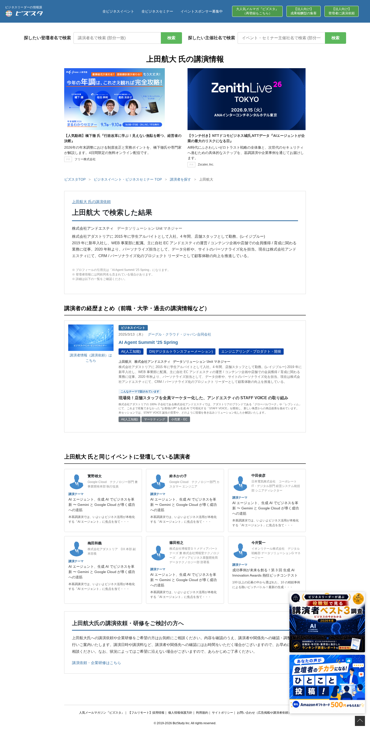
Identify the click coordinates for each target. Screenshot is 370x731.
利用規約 (202, 712)
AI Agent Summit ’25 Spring (148, 342)
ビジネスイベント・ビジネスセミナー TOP (128, 179)
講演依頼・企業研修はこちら (96, 663)
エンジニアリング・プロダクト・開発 (251, 351)
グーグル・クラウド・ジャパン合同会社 (179, 334)
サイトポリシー (222, 712)
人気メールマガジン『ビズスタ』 (101, 712)
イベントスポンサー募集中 (201, 11)
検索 (171, 38)
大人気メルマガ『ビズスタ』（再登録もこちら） (257, 11)
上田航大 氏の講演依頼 (91, 201)
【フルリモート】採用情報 (146, 712)
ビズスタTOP (75, 179)
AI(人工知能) (131, 351)
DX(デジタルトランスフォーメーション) (181, 351)
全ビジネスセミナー (157, 11)
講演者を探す (180, 179)
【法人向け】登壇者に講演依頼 (341, 11)
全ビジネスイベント (118, 11)
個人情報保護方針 (180, 712)
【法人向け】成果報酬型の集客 (303, 11)
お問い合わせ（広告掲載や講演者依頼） (264, 712)
